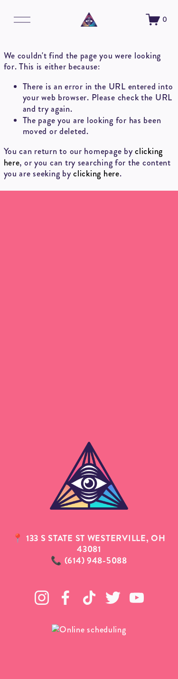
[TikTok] (89, 597)
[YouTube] (136, 597)
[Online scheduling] (89, 629)
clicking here (96, 173)
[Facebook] (65, 597)
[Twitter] (113, 597)
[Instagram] (41, 597)
